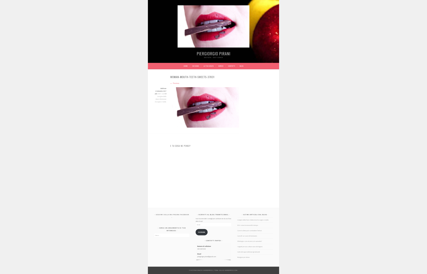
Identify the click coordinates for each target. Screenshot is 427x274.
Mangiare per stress (243, 257)
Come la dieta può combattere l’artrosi (249, 231)
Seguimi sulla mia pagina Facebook (172, 215)
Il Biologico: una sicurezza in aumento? (249, 241)
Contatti (231, 66)
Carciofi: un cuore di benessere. (247, 236)
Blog (241, 66)
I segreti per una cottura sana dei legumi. (250, 247)
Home (186, 66)
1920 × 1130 (161, 94)
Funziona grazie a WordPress (201, 270)
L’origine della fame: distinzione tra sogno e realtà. (160, 99)
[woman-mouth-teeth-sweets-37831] (204, 127)
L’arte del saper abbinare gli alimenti (248, 252)
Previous (176, 83)
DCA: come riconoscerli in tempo (247, 225)
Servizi (220, 66)
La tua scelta (208, 66)
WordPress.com (231, 270)
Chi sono (195, 66)
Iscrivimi (201, 232)
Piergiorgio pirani (213, 53)
